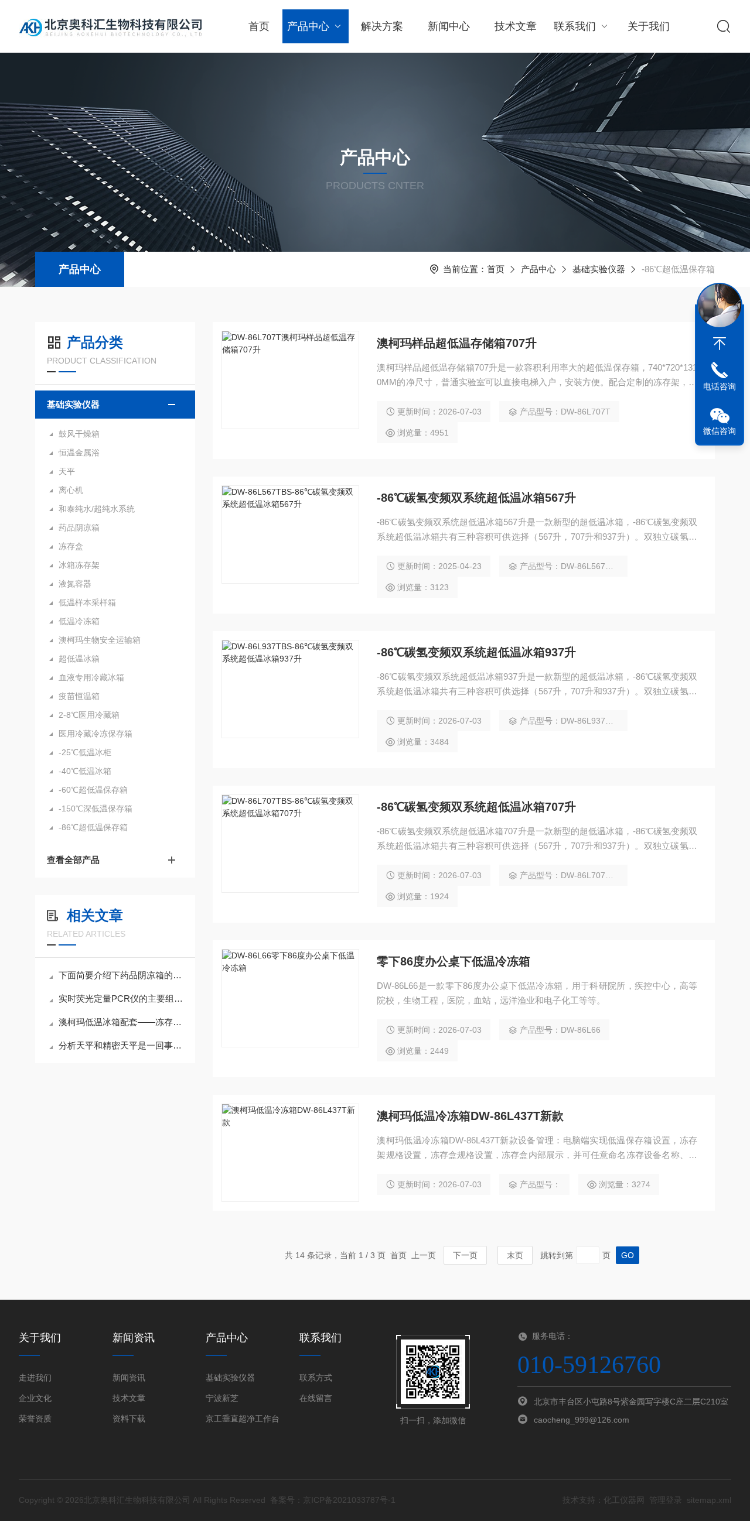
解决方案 (382, 26)
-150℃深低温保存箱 (95, 808)
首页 (259, 26)
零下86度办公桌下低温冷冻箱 (453, 961)
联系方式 (315, 1377)
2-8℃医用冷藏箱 (89, 715)
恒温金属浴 (79, 452)
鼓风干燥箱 (79, 434)
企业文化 (35, 1398)
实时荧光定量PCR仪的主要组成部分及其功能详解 (121, 998)
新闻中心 (449, 26)
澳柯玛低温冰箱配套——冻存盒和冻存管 (121, 1022)
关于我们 (649, 26)
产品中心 (308, 26)
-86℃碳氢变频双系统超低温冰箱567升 (476, 497)
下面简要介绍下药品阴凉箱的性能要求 (121, 975)
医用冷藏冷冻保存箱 (95, 733)
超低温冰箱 (79, 658)
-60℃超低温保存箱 (93, 789)
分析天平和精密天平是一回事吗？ (121, 1045)
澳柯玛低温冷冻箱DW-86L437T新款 (470, 1115)
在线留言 (315, 1398)
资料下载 (128, 1418)
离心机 (71, 490)
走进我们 (35, 1377)
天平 (67, 471)
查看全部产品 (73, 860)
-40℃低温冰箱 (85, 771)
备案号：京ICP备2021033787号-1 (333, 1500)
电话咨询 (719, 386)
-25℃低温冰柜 (85, 752)
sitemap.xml (709, 1500)
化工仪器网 (624, 1500)
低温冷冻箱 (79, 621)
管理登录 (665, 1500)
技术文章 (516, 26)
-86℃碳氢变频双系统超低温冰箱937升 (476, 652)
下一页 (465, 1255)
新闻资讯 (128, 1377)
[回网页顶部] (719, 343)
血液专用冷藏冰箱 (91, 677)
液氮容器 (75, 583)
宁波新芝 (222, 1398)
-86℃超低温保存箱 (93, 827)
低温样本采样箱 (87, 602)
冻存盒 (71, 546)
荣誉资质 (35, 1418)
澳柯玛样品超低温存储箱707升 (457, 343)
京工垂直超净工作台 (242, 1418)
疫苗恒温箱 (79, 696)
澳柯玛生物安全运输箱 (100, 640)
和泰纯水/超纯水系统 (97, 508)
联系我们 (575, 26)
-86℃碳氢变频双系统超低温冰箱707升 (476, 806)
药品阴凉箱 (79, 527)
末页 (515, 1255)
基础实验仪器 (598, 269)
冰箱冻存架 (79, 565)
